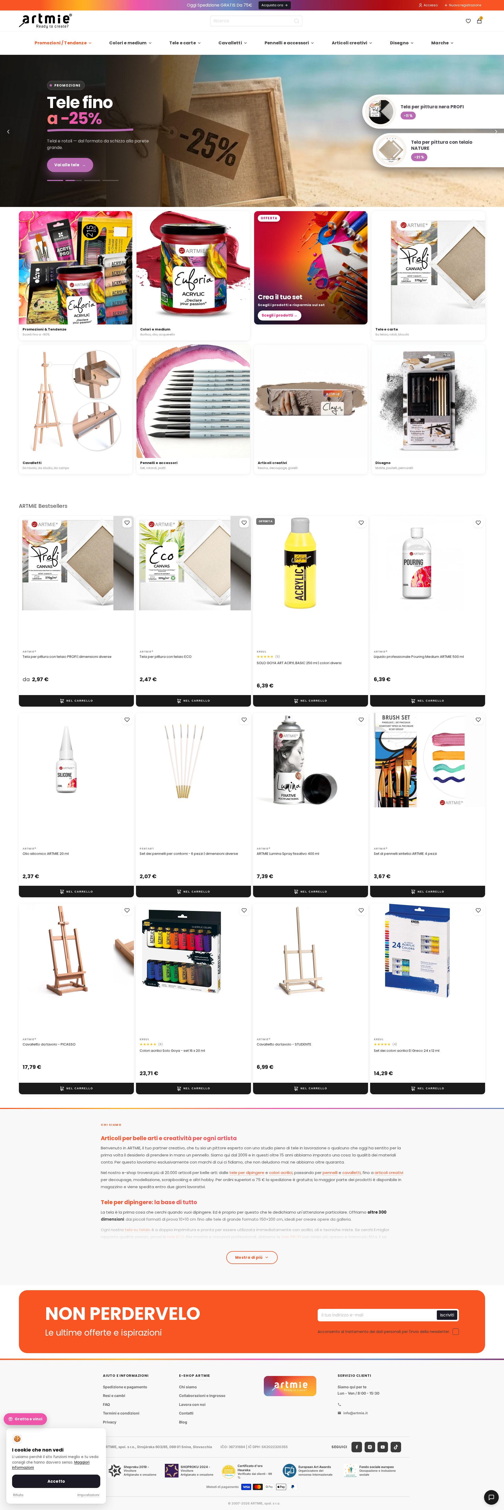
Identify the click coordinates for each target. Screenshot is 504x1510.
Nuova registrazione (465, 5)
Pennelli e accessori (287, 43)
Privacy (109, 1422)
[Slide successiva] (124, 582)
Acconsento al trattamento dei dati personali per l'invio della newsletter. (384, 1331)
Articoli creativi (350, 43)
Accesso (431, 5)
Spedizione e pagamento (125, 1387)
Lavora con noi (192, 1404)
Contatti (186, 1413)
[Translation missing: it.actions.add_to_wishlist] (127, 522)
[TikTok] (396, 1447)
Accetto (56, 1481)
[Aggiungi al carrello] (76, 701)
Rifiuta (18, 1495)
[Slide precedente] (28, 582)
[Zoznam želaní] (468, 21)
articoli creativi (389, 1172)
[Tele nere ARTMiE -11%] (252, 131)
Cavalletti (230, 43)
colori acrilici (280, 1172)
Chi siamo (188, 1387)
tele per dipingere (246, 1172)
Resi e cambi (114, 1395)
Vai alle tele (70, 165)
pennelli (330, 1172)
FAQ (106, 1404)
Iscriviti (447, 1315)
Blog (183, 1422)
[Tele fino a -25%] (73, 180)
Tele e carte (182, 43)
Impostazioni (88, 1495)
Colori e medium (127, 43)
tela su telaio (137, 1229)
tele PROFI (291, 1237)
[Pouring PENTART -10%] (110, 180)
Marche (440, 43)
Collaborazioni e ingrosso (202, 1395)
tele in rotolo (244, 1244)
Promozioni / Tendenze (60, 43)
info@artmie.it (355, 1413)
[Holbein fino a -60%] (55, 180)
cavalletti (351, 1172)
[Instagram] (370, 1447)
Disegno (399, 43)
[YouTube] (382, 1447)
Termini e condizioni (121, 1413)
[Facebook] (356, 1447)
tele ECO (175, 1237)
